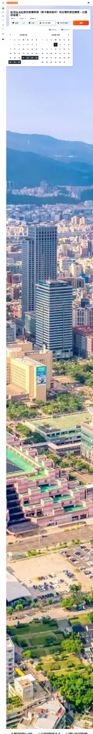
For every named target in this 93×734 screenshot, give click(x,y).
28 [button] (10, 62)
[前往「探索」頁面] (3, 25)
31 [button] (64, 62)
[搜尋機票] (3, 8)
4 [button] (27, 45)
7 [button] (10, 49)
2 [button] (19, 45)
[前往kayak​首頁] (12, 3)
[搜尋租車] (3, 16)
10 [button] (23, 49)
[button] (3, 3)
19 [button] (32, 53)
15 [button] (14, 53)
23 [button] (19, 58)
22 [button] (15, 58)
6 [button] (36, 45)
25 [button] (28, 58)
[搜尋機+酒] (3, 20)
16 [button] (19, 53)
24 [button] (23, 58)
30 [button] (19, 62)
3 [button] (23, 45)
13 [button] (36, 49)
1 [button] (14, 45)
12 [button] (32, 49)
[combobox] (33, 18)
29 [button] (15, 62)
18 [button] (28, 53)
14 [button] (10, 53)
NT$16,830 (17, 12)
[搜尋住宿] (3, 12)
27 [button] (36, 58)
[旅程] (3, 34)
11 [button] (27, 49)
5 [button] (32, 45)
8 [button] (14, 49)
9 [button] (19, 49)
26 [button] (32, 58)
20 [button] (36, 53)
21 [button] (10, 58)
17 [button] (23, 53)
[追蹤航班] (3, 29)
